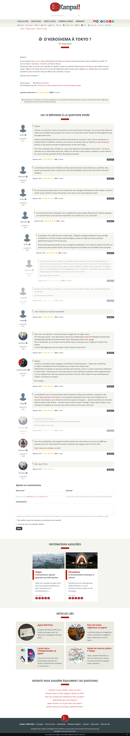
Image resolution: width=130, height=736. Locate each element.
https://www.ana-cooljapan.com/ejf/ (47, 448)
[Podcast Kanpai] (113, 21)
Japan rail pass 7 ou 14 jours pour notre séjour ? (65, 703)
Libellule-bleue (21, 370)
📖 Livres (100, 25)
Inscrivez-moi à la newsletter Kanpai (31, 524)
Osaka (67, 61)
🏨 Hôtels (44, 25)
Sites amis (95, 724)
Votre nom (20, 490)
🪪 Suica (59, 25)
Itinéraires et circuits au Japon (47, 85)
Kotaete (22, 29)
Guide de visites (36, 21)
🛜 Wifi (77, 25)
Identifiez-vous (31, 496)
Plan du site (105, 724)
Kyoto (108, 289)
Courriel (69, 490)
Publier (19, 528)
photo (95, 215)
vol (47, 269)
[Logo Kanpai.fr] (65, 7)
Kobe (91, 337)
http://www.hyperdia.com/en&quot (48, 397)
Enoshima (43, 64)
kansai (107, 149)
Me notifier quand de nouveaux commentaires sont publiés (39, 520)
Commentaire (22, 502)
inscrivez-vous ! (43, 496)
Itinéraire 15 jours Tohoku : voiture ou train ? (65, 690)
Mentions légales (74, 724)
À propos (39, 724)
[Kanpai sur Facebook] (101, 21)
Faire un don (50, 724)
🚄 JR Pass (51, 25)
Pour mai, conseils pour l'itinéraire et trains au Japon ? (65, 697)
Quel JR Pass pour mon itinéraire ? (65, 700)
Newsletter (61, 724)
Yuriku (22, 135)
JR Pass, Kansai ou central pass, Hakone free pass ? (65, 707)
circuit (37, 61)
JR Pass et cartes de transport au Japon (69, 85)
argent (88, 130)
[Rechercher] (79, 15)
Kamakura (35, 64)
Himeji (86, 337)
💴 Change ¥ (29, 25)
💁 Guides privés (68, 25)
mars (94, 444)
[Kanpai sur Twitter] (104, 21)
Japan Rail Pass (45, 625)
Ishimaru (22, 343)
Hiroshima (90, 66)
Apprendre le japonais (65, 21)
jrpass (30, 72)
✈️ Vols (37, 25)
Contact (86, 724)
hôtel (83, 272)
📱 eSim (83, 25)
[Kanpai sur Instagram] (107, 21)
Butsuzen (22, 450)
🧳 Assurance (92, 25)
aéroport (105, 170)
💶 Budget (20, 25)
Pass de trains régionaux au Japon (97, 626)
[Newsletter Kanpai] (97, 21)
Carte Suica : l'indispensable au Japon (47, 651)
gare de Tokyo (73, 272)
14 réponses (65, 43)
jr (43, 130)
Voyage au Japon (22, 21)
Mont (53, 64)
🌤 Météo (108, 25)
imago (22, 298)
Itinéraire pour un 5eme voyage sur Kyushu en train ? (65, 693)
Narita (68, 337)
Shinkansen (105, 142)
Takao (58, 64)
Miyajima (95, 61)
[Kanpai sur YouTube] (110, 21)
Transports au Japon (41, 29)
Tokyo (28, 64)
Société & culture (50, 21)
